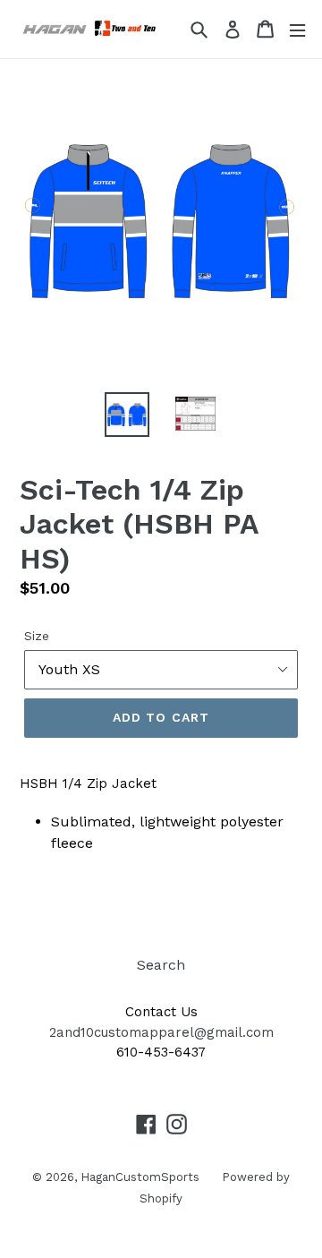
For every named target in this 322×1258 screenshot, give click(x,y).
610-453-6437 (161, 1052)
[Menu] (297, 29)
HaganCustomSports (139, 1177)
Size (36, 636)
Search (161, 964)
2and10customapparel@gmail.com (161, 1032)
